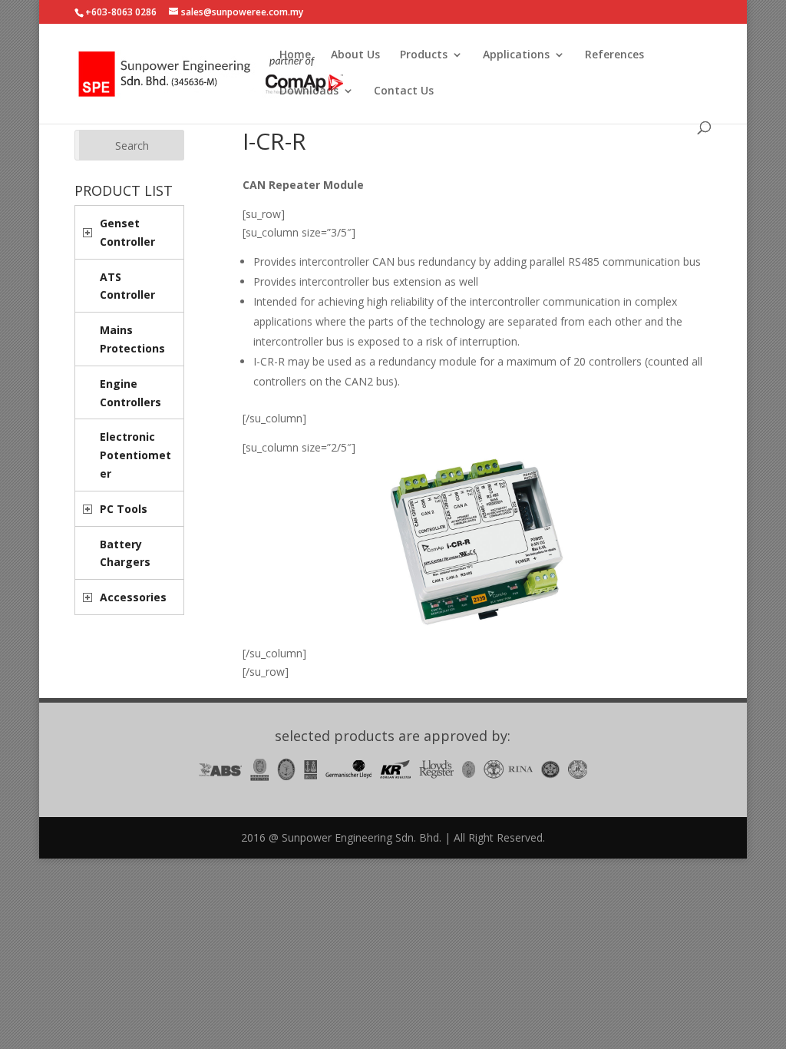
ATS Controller (127, 286)
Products (423, 55)
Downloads (309, 91)
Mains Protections (132, 339)
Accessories (133, 597)
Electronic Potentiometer (135, 455)
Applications (516, 55)
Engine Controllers (130, 392)
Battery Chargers (125, 553)
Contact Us (404, 91)
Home (295, 55)
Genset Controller (127, 232)
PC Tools (123, 508)
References (614, 55)
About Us (355, 55)
